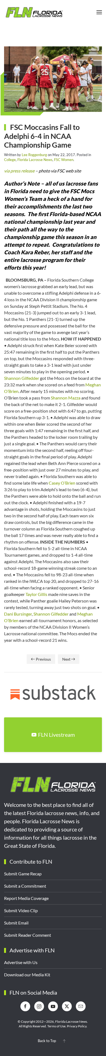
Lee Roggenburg (34, 155)
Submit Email (16, 922)
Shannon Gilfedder (21, 378)
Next (66, 659)
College (10, 159)
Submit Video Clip (21, 910)
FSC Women (63, 159)
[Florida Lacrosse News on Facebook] (25, 1006)
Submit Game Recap (23, 873)
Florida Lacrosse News (34, 159)
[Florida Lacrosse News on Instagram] (39, 1006)
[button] (99, 12)
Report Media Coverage (26, 898)
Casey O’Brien (62, 482)
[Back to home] (34, 12)
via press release (19, 170)
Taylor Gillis (36, 594)
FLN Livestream (56, 734)
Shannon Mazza (65, 397)
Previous (43, 659)
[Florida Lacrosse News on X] (67, 1006)
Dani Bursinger (18, 613)
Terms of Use (56, 1026)
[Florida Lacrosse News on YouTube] (53, 1006)
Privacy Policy (76, 1026)
